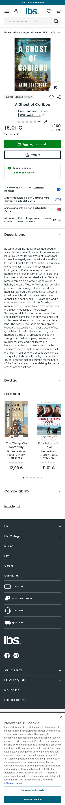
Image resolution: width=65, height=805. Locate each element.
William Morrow (30, 115)
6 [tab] (41, 477)
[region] (32, 758)
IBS (18, 134)
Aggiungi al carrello (35, 144)
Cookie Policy (14, 783)
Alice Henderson (28, 111)
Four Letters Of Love (48, 445)
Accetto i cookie (32, 799)
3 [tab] (30, 477)
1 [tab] (32, 88)
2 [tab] (27, 477)
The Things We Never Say (16, 445)
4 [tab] (34, 477)
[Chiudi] (61, 717)
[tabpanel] (32, 64)
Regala (35, 154)
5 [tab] (38, 477)
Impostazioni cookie (32, 790)
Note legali (12, 506)
